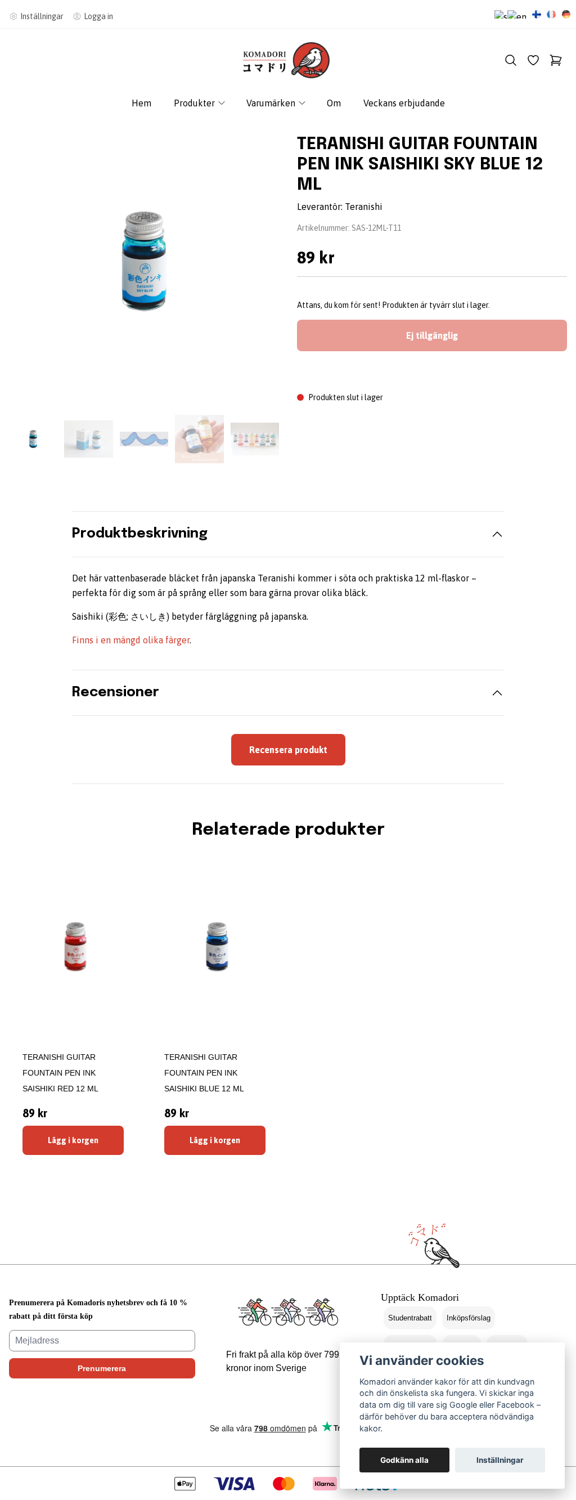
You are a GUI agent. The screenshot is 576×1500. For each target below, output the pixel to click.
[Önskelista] (533, 60)
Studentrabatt (410, 1318)
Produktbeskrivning (140, 534)
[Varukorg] (555, 60)
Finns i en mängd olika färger (131, 640)
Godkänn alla (404, 1460)
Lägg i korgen (73, 1140)
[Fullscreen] (144, 261)
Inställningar (500, 1460)
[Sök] (511, 60)
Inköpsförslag (468, 1318)
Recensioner (115, 693)
